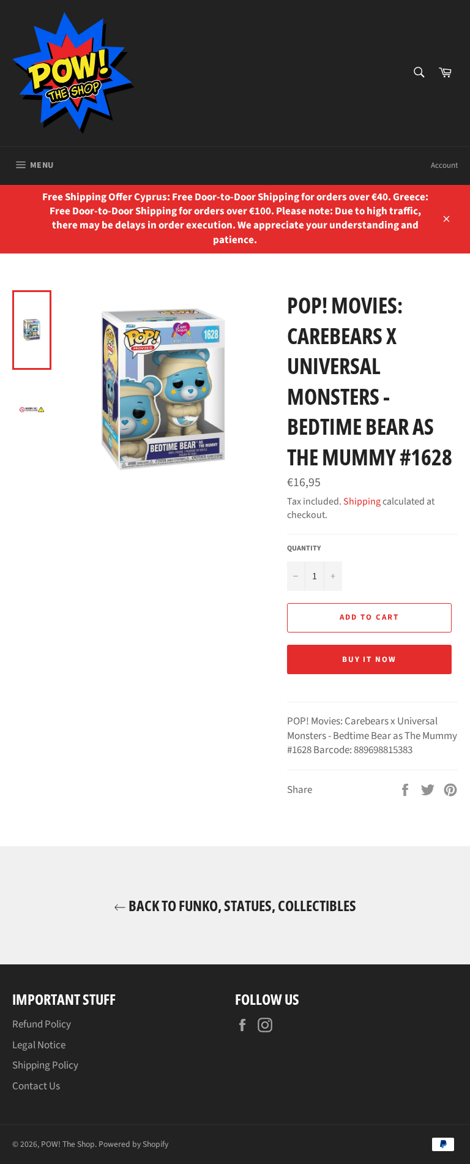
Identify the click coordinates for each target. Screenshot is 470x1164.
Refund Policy (41, 1024)
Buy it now (369, 659)
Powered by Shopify (133, 1144)
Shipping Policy (45, 1065)
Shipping (362, 501)
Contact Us (36, 1086)
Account (444, 165)
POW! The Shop (68, 1144)
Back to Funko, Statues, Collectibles (241, 905)
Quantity (304, 549)
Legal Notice (38, 1045)
